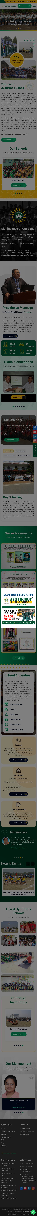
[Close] (33, 591)
